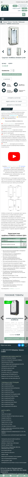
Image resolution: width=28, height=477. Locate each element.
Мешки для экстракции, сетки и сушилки (11, 456)
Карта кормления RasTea (7, 400)
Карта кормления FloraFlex (8, 398)
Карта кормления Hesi (6, 390)
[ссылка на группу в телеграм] (22, 346)
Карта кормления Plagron (7, 404)
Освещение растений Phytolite (9, 366)
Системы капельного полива (8, 426)
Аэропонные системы (6, 424)
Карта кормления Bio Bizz (7, 386)
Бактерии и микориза (6, 370)
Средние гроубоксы (6, 418)
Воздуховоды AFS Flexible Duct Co (9, 374)
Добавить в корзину (12, 74)
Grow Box (15, 22)
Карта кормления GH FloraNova (9, 406)
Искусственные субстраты (7, 452)
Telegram (21, 350)
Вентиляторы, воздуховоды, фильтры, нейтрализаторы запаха (10, 447)
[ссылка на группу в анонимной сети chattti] (25, 346)
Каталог (10, 22)
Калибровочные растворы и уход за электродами (13, 462)
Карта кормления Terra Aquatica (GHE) (10, 394)
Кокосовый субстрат (6, 450)
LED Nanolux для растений (7, 368)
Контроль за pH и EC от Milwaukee (9, 372)
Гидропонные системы (7, 422)
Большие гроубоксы (6, 420)
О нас (2, 412)
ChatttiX (3, 351)
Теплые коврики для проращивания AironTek (12, 364)
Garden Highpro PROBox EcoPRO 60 (14, 319)
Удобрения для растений (7, 441)
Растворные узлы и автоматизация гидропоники (13, 435)
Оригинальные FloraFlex (7, 362)
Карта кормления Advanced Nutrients (10, 388)
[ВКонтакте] (19, 346)
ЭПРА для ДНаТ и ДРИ (6, 460)
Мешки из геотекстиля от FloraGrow (10, 376)
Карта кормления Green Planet (9, 402)
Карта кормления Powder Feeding (9, 396)
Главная (5, 22)
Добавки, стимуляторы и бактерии (10, 443)
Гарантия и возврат (6, 414)
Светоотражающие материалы (9, 458)
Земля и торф (4, 454)
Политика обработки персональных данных (12, 416)
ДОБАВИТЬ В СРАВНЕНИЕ (14, 105)
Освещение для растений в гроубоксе (10, 439)
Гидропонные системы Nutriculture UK (10, 378)
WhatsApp (15, 350)
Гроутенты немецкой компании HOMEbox (11, 360)
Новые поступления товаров (8, 358)
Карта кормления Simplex (7, 392)
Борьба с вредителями (7, 445)
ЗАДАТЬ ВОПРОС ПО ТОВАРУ (14, 101)
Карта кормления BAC (6, 384)
